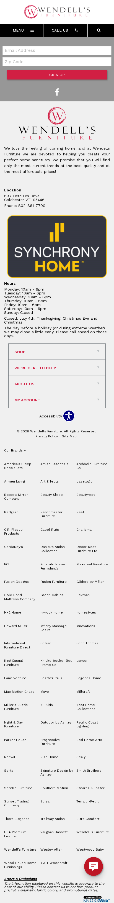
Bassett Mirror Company (16, 497)
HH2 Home (12, 612)
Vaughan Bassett (54, 832)
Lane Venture (15, 678)
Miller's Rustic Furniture (16, 707)
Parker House (15, 740)
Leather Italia (51, 678)
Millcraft (83, 692)
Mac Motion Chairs (19, 692)
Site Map (69, 436)
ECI (6, 564)
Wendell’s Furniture (20, 849)
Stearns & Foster (90, 788)
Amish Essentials (54, 464)
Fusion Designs (16, 582)
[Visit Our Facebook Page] (57, 92)
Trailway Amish (52, 819)
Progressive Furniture (50, 742)
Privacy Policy (47, 436)
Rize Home (49, 757)
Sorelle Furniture (18, 788)
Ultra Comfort (87, 819)
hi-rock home (51, 612)
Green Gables (52, 595)
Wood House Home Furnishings (20, 865)
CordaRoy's (13, 547)
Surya (45, 801)
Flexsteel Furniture (92, 564)
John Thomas (87, 643)
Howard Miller (15, 626)
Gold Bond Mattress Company (19, 597)
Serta (8, 771)
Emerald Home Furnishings (52, 566)
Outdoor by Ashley (55, 722)
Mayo (44, 692)
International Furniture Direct (17, 645)
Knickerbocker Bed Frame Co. (56, 662)
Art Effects (49, 481)
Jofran (45, 643)
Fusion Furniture (53, 582)
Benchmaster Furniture (51, 514)
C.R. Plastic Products (13, 531)
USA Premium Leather (15, 834)
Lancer (82, 661)
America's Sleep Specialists (17, 466)
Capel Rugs (49, 530)
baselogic (84, 481)
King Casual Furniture (13, 662)
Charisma (84, 530)
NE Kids (46, 705)
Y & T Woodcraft (53, 863)
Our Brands (15, 450)
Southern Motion (54, 788)
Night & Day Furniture (13, 724)
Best (80, 512)
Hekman (83, 595)
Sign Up (57, 75)
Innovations (85, 626)
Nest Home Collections (85, 707)
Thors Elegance (17, 819)
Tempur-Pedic (87, 801)
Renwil (9, 757)
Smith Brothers (89, 771)
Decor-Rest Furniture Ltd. (87, 549)
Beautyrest (85, 495)
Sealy (81, 757)
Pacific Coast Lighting (87, 724)
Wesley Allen (51, 849)
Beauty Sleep (51, 495)
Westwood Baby (90, 849)
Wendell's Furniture (92, 832)
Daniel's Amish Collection (52, 549)
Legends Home (88, 678)
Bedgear (11, 512)
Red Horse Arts (89, 740)
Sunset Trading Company (16, 803)
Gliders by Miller (90, 582)
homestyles (86, 612)
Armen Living (14, 481)
